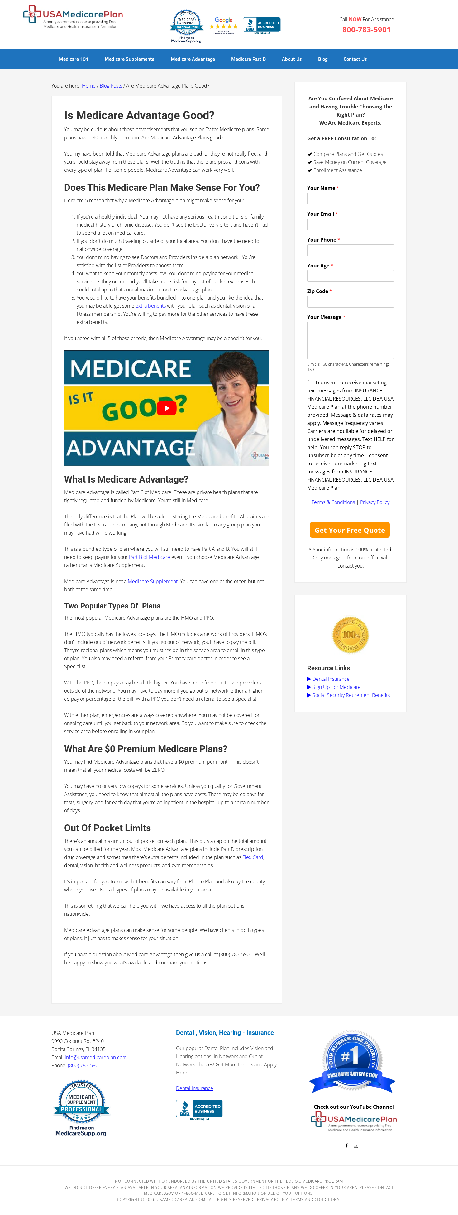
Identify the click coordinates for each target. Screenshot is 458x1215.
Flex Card (252, 857)
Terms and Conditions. (316, 1199)
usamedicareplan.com (181, 1199)
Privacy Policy (374, 502)
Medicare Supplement (153, 581)
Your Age (320, 265)
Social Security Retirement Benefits (350, 695)
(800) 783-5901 (84, 1065)
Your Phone (323, 240)
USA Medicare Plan (73, 17)
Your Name (323, 188)
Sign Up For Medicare (336, 687)
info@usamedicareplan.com (96, 1057)
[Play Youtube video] (166, 408)
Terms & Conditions (333, 502)
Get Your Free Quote (350, 530)
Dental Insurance (330, 678)
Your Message (326, 317)
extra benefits (150, 305)
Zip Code (319, 291)
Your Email (322, 214)
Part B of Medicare (149, 557)
